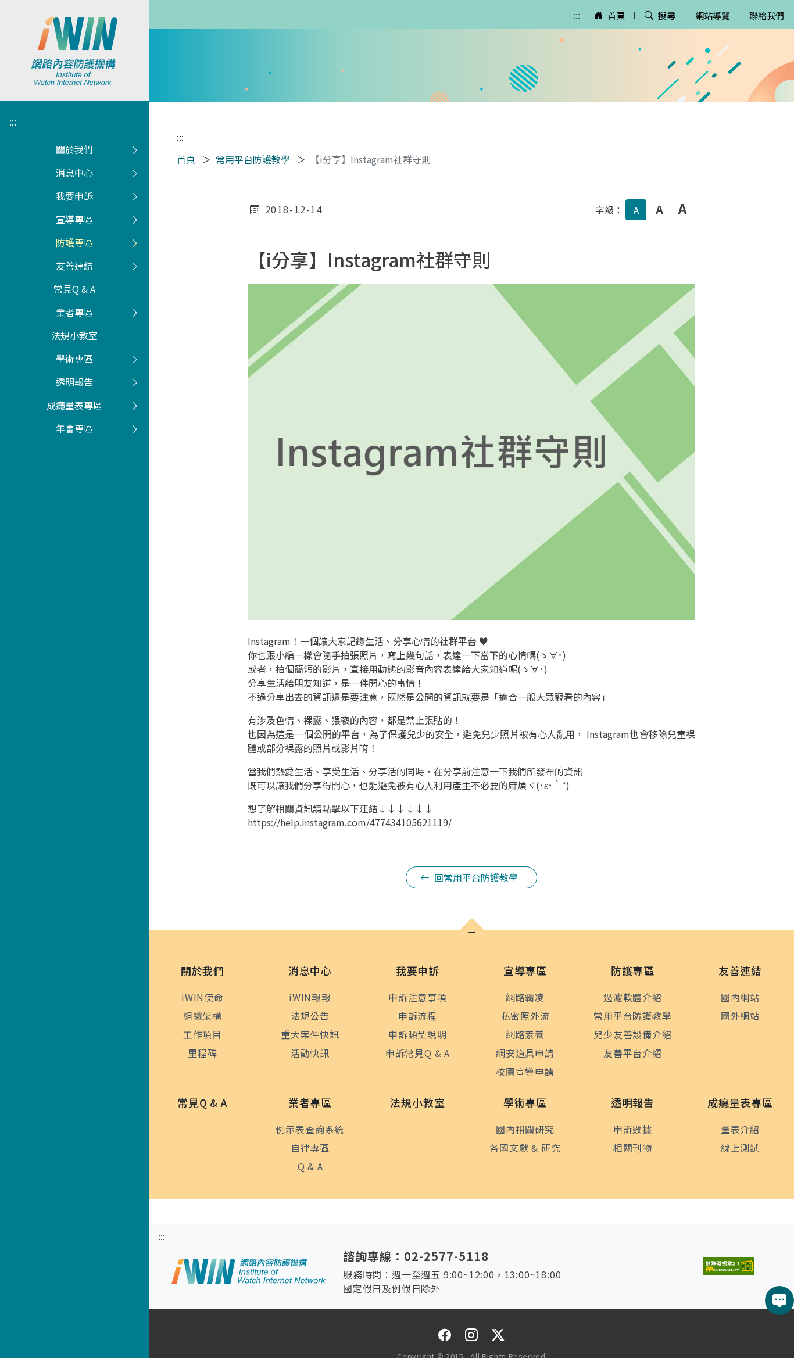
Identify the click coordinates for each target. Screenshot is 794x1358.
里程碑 (202, 1053)
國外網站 (740, 1016)
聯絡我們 (766, 15)
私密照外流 (525, 1016)
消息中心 (74, 173)
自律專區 (310, 1148)
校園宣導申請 (525, 1071)
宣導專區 (74, 219)
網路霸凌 (525, 997)
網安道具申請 (525, 1053)
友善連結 (74, 266)
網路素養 (525, 1034)
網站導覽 (712, 15)
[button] (472, 932)
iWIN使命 (202, 997)
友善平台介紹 (632, 1053)
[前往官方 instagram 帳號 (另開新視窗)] (471, 1334)
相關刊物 (632, 1148)
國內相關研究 (525, 1129)
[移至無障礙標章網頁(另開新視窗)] (728, 1266)
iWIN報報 (310, 997)
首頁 (616, 15)
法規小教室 (74, 335)
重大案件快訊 (310, 1034)
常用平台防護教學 (253, 159)
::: (576, 15)
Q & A (310, 1166)
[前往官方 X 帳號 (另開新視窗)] (498, 1334)
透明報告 (74, 382)
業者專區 (74, 312)
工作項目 (202, 1034)
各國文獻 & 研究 (524, 1148)
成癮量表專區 (74, 405)
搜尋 (666, 15)
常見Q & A (74, 289)
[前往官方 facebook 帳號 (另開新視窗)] (444, 1334)
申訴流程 (417, 1016)
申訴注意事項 (417, 997)
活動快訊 (310, 1053)
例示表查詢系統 (310, 1129)
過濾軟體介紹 (632, 997)
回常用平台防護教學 (476, 877)
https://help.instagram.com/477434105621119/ (350, 822)
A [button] (636, 210)
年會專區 (74, 428)
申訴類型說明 (417, 1034)
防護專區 (74, 242)
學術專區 (74, 359)
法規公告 (310, 1016)
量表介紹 (740, 1129)
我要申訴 (74, 196)
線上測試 (740, 1148)
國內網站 (740, 997)
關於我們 (74, 149)
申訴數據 (632, 1129)
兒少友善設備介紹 (632, 1034)
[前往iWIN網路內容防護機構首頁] (74, 50)
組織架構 (202, 1016)
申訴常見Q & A (417, 1053)
